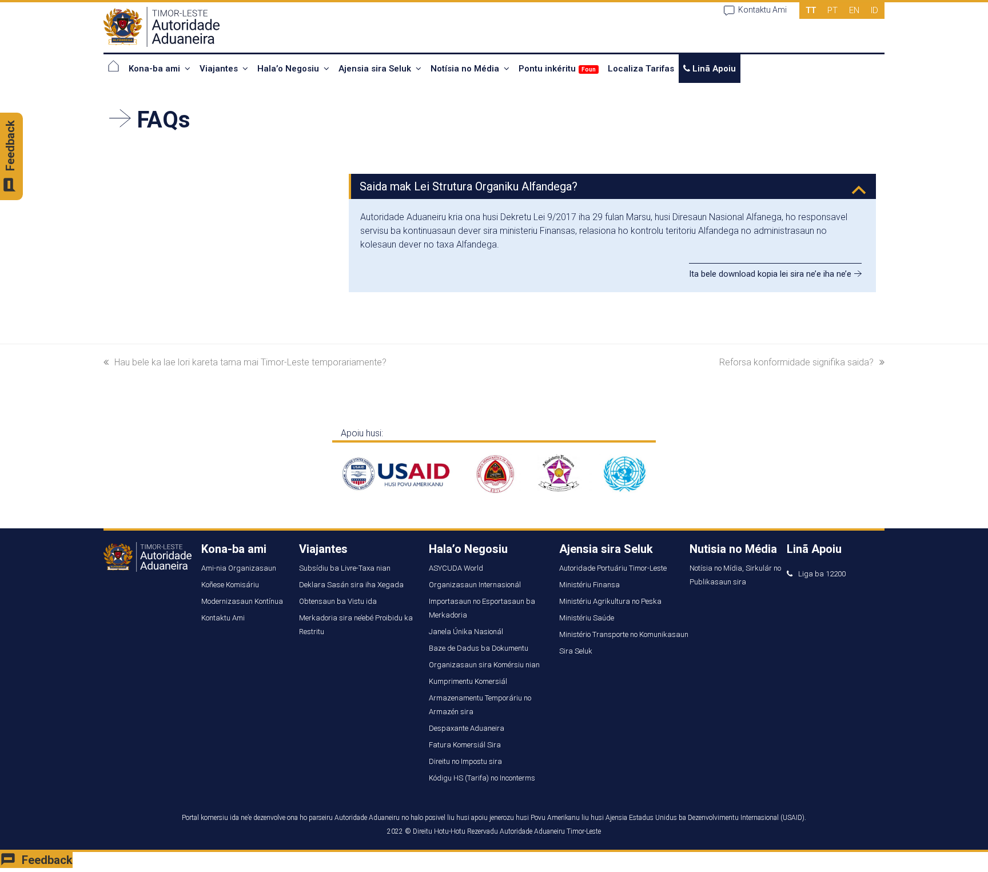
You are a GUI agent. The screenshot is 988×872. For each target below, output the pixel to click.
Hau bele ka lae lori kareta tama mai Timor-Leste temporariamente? (250, 362)
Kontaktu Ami (762, 9)
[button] (613, 186)
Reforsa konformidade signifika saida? (796, 362)
